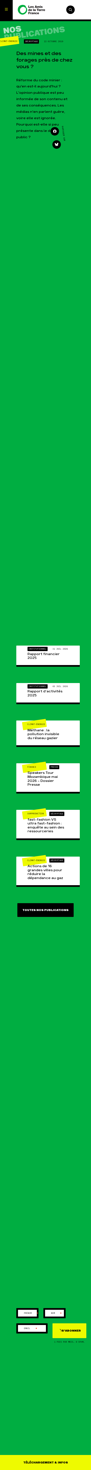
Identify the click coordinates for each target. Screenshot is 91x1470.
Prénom (31, 1313)
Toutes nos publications (45, 910)
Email (30, 1328)
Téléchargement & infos (45, 1462)
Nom (56, 1313)
